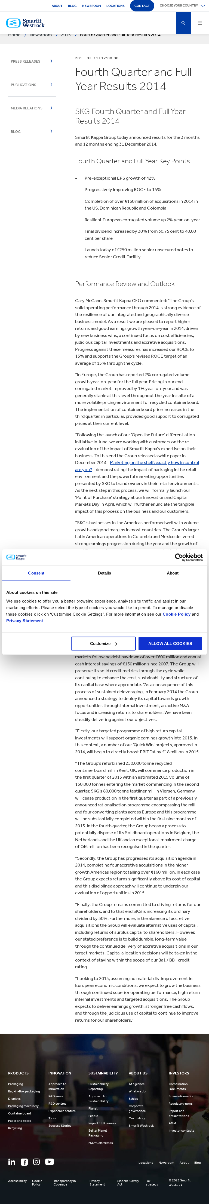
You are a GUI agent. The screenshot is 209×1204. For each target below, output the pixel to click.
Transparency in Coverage (65, 1183)
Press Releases (25, 61)
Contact (142, 6)
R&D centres (57, 1103)
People (93, 1116)
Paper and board (19, 1121)
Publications (23, 84)
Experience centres (62, 1111)
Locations (115, 6)
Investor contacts (181, 1130)
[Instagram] (36, 1162)
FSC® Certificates (100, 1143)
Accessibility (17, 1181)
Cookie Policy (177, 614)
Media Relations (26, 108)
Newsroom (91, 6)
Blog (72, 6)
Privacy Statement (24, 620)
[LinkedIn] (11, 1162)
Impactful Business (102, 1123)
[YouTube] (49, 1162)
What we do (137, 1091)
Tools (52, 1118)
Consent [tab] (36, 573)
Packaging (15, 1084)
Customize (100, 643)
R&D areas (55, 1096)
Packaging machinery (23, 1106)
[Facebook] (24, 1162)
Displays (14, 1099)
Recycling (15, 1128)
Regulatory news (181, 1103)
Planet (93, 1108)
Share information (182, 1096)
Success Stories (59, 1126)
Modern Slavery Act (128, 1183)
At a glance (137, 1084)
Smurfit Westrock (141, 1126)
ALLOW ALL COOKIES (170, 643)
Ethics (133, 1099)
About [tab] (173, 573)
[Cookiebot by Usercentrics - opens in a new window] (179, 557)
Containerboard (19, 1113)
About (57, 6)
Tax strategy (152, 1183)
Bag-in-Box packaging (24, 1091)
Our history (137, 1118)
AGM (172, 1123)
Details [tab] (104, 573)
